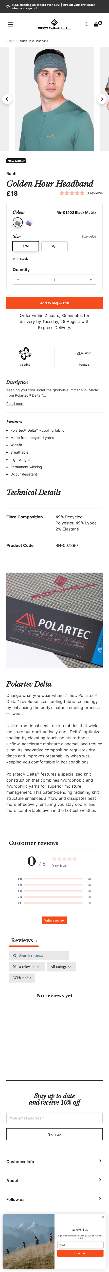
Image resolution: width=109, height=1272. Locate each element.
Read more (15, 403)
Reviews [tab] (24, 940)
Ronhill (13, 173)
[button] (54, 878)
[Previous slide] (7, 99)
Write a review (54, 920)
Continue (80, 1253)
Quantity (21, 269)
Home (10, 41)
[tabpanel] (54, 1001)
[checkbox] (22, 978)
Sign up (54, 1134)
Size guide (88, 236)
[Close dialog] (103, 1217)
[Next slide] (102, 99)
